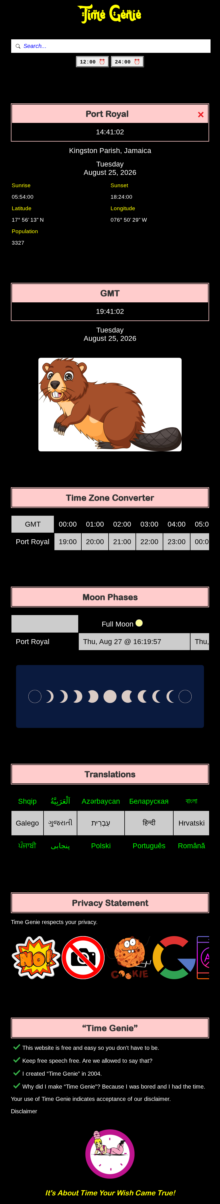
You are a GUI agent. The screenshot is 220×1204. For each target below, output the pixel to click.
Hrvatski (191, 823)
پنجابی (60, 846)
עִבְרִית (100, 823)
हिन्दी (149, 823)
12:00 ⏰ (92, 62)
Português (149, 846)
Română (191, 846)
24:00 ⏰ (127, 62)
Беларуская (149, 801)
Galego (27, 823)
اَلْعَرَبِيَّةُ (60, 801)
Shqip (27, 801)
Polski (101, 846)
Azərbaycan (101, 801)
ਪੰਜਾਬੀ (27, 846)
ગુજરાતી (60, 823)
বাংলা (191, 801)
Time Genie (110, 14)
